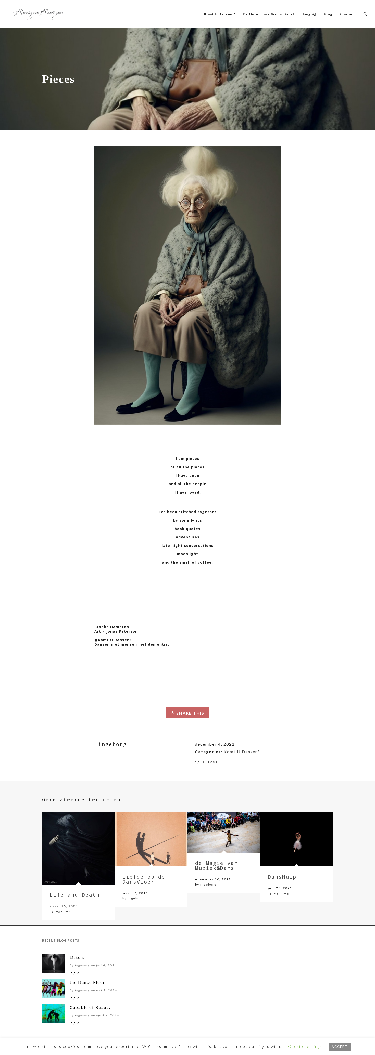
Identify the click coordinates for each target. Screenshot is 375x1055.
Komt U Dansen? (242, 751)
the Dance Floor (87, 982)
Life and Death (75, 894)
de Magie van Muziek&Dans (216, 865)
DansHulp (282, 876)
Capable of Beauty (90, 1007)
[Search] (365, 14)
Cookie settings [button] (305, 1046)
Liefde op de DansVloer (143, 879)
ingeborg (63, 911)
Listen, (77, 957)
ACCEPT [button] (340, 1047)
